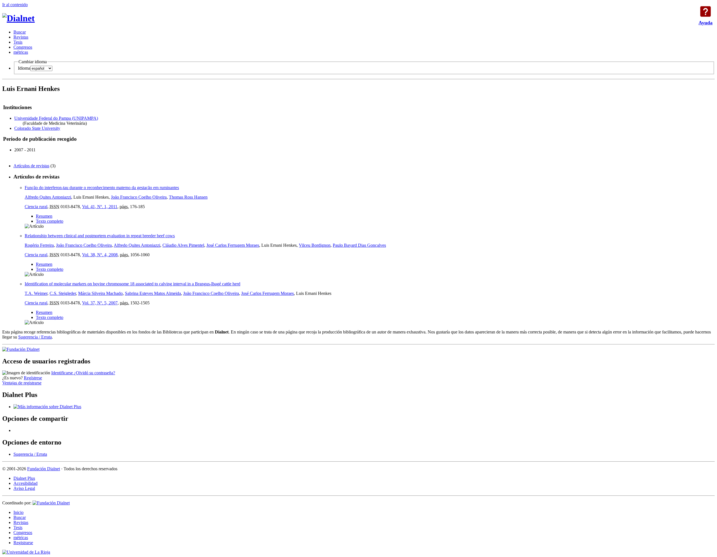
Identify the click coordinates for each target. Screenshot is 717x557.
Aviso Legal (24, 488)
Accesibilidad (25, 483)
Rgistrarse (23, 542)
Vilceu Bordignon (314, 245)
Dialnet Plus (24, 478)
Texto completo (49, 221)
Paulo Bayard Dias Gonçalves (359, 245)
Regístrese (33, 377)
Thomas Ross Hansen (188, 197)
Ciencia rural (36, 206)
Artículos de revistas (31, 165)
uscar (19, 32)
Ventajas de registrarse (21, 382)
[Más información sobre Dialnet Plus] (47, 406)
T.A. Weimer (36, 293)
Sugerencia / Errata (35, 337)
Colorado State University (37, 128)
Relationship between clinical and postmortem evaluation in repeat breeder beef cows (100, 235)
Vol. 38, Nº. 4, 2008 (100, 254)
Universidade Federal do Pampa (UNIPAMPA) (56, 118)
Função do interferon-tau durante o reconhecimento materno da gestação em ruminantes (102, 187)
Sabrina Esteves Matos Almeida (153, 293)
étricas (20, 52)
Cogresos (22, 47)
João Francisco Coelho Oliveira (139, 197)
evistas (20, 37)
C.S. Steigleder (63, 293)
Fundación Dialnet (43, 468)
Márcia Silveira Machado (100, 293)
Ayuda (706, 11)
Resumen (44, 216)
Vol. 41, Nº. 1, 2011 (99, 206)
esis (17, 42)
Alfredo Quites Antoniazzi (48, 197)
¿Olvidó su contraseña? (94, 372)
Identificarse (62, 372)
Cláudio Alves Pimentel (183, 245)
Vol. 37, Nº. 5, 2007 (100, 302)
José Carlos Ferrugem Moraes (232, 245)
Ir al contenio (15, 4)
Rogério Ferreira (39, 245)
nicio (18, 512)
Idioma (24, 68)
